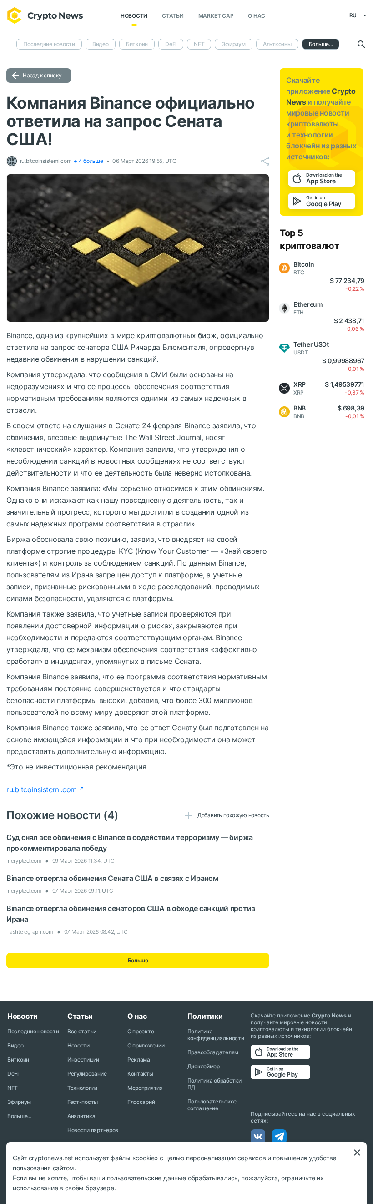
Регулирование (86, 1073)
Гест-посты (82, 1101)
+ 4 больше (88, 160)
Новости (134, 15)
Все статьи (81, 1031)
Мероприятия (145, 1087)
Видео (100, 43)
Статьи (173, 15)
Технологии (82, 1087)
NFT (199, 43)
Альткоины (277, 43)
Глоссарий (141, 1101)
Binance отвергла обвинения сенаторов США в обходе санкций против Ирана (130, 914)
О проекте (140, 1031)
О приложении (146, 1045)
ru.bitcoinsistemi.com (41, 789)
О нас (256, 15)
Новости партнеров (92, 1130)
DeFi (170, 43)
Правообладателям (213, 1052)
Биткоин (137, 43)
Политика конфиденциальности (215, 1035)
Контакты (140, 1073)
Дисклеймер (203, 1066)
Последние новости (49, 43)
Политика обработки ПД (214, 1084)
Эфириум (233, 43)
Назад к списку (42, 75)
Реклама (138, 1059)
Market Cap (216, 15)
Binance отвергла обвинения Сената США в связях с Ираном (112, 878)
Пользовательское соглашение (212, 1105)
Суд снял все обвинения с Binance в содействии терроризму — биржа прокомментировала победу (129, 843)
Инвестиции (83, 1059)
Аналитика (81, 1116)
